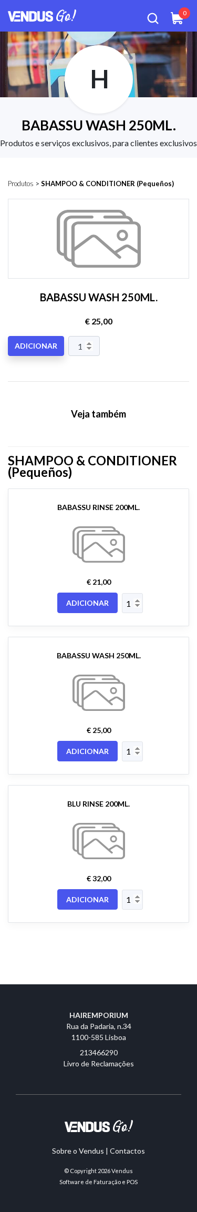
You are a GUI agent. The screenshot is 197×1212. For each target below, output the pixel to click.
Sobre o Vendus (78, 1150)
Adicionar (36, 345)
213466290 (99, 1052)
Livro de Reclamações (99, 1063)
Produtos (21, 183)
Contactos (127, 1150)
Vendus (122, 1170)
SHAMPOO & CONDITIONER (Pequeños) (107, 183)
